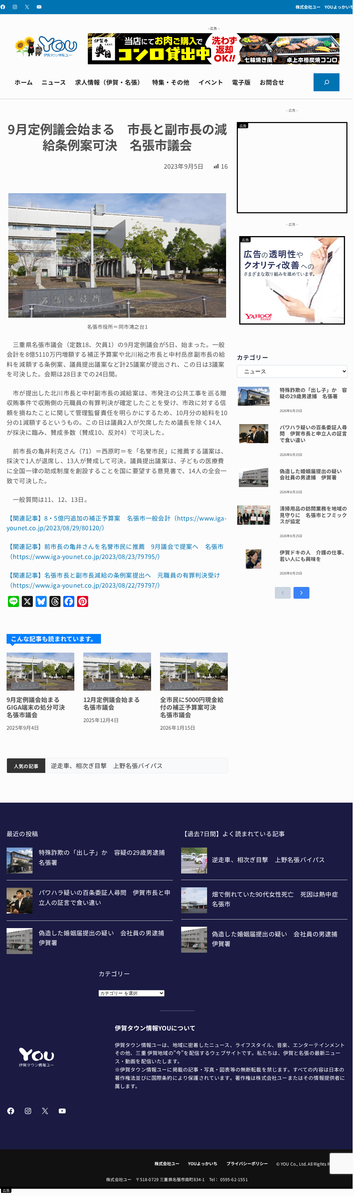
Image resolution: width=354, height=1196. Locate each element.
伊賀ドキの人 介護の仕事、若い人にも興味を (313, 555)
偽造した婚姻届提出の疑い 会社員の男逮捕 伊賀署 (313, 474)
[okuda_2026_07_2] (213, 61)
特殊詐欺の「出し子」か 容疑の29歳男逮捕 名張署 (313, 393)
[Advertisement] (292, 166)
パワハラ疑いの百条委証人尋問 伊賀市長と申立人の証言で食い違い (313, 433)
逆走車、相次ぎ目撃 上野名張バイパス (107, 765)
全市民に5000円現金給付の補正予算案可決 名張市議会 (192, 707)
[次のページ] (301, 593)
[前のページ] (283, 593)
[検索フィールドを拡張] (326, 82)
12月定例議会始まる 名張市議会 (114, 703)
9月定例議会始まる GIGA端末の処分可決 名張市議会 (39, 707)
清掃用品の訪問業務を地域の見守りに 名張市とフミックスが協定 (313, 514)
